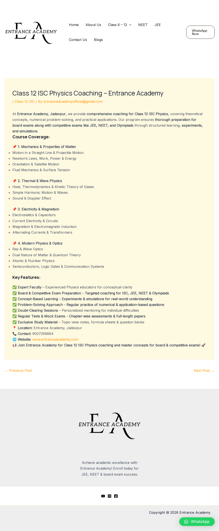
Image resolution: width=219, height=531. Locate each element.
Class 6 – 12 (117, 25)
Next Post (204, 370)
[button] (197, 521)
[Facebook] (116, 496)
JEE (157, 25)
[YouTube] (103, 496)
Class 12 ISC (25, 101)
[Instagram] (109, 496)
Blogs (98, 40)
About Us (93, 25)
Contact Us (78, 40)
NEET (143, 25)
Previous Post (18, 370)
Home (74, 25)
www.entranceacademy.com (54, 339)
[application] (129, 24)
